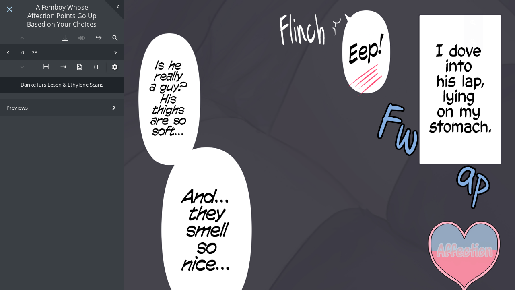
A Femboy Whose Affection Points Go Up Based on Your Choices (62, 15)
